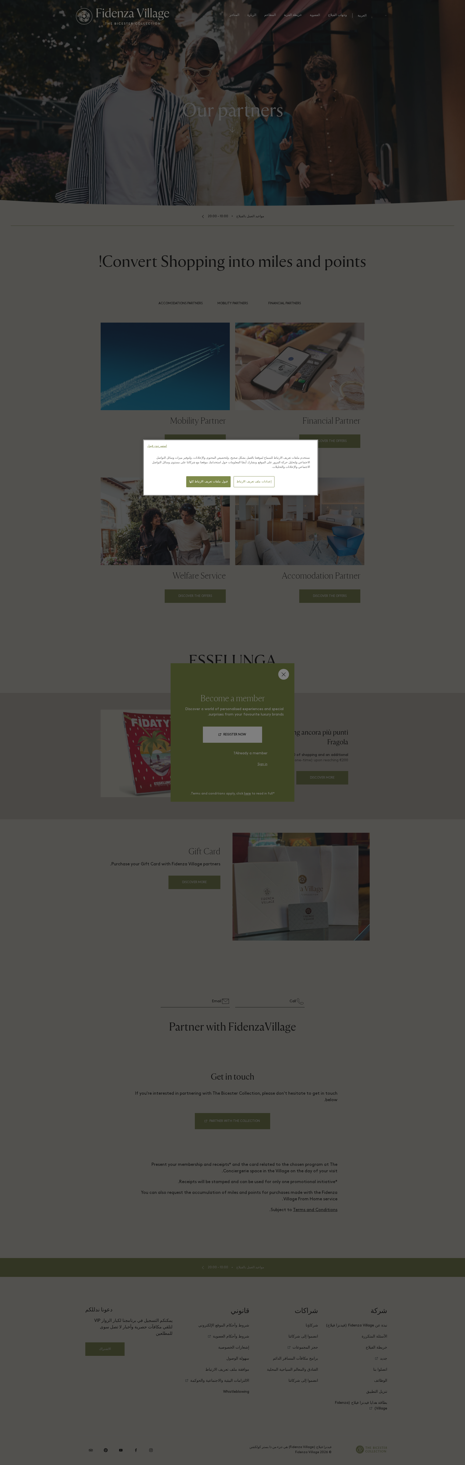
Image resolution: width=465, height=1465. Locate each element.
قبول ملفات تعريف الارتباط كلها (208, 481)
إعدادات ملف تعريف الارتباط (254, 481)
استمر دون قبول (157, 446)
